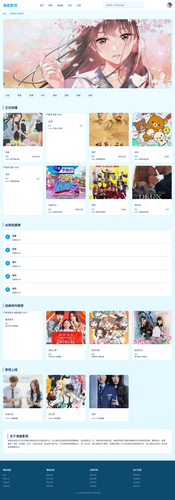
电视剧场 (6, 482)
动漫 (79, 5)
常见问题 (49, 479)
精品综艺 (136, 486)
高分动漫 (136, 482)
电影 (50, 5)
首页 (42, 5)
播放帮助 (49, 475)
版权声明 (93, 475)
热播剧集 (136, 479)
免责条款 (93, 486)
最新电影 (136, 475)
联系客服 (49, 486)
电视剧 (60, 5)
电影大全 (6, 479)
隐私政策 (93, 479)
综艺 (70, 5)
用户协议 (93, 482)
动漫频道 (6, 486)
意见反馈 (49, 482)
